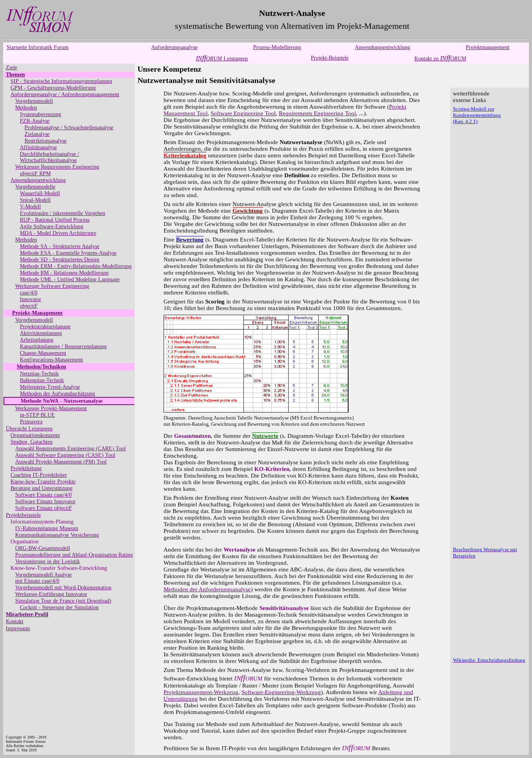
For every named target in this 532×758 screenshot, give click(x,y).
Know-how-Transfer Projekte (43, 482)
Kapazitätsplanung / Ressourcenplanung (63, 346)
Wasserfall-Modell (40, 193)
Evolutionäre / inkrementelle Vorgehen (62, 213)
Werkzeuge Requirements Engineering (57, 167)
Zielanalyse (37, 134)
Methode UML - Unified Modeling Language (70, 279)
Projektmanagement (487, 47)
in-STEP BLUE (37, 415)
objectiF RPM (35, 173)
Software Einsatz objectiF (43, 508)
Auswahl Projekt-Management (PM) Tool (61, 462)
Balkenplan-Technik (42, 380)
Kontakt (14, 621)
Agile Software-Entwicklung (51, 226)
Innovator (30, 299)
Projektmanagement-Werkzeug (201, 692)
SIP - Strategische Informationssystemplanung (61, 81)
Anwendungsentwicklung (382, 47)
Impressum (18, 628)
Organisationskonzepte (35, 435)
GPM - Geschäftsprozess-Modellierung (53, 88)
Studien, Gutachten (32, 442)
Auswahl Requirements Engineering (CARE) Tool (70, 448)
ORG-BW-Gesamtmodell (42, 548)
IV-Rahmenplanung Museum (46, 528)
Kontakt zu (440, 59)
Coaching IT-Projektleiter (39, 475)
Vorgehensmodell (34, 101)
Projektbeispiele (23, 515)
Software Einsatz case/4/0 (43, 495)
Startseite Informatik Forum (38, 47)
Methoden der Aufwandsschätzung (57, 394)
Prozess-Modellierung (277, 47)
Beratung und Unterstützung (41, 488)
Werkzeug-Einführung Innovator (51, 594)
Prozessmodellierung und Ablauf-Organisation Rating (74, 555)
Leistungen (222, 59)
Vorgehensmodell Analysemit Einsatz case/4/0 (43, 578)
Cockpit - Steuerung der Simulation (59, 607)
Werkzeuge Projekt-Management (51, 408)
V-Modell (30, 207)
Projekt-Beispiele (330, 58)
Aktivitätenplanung (41, 333)
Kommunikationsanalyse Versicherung (57, 535)
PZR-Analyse (34, 121)
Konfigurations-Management (51, 360)
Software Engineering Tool (243, 113)
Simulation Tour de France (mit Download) (63, 601)
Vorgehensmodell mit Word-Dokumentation (63, 588)
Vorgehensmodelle (35, 187)
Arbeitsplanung (36, 340)
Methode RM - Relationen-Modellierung (64, 273)
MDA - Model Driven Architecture (58, 233)
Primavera (31, 422)
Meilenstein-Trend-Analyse (50, 387)
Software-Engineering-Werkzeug (281, 692)
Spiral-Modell (35, 200)
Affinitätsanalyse (38, 147)
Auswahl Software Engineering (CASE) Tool (65, 455)
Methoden (26, 108)
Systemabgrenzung (40, 114)
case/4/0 (28, 293)
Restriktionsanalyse (46, 141)
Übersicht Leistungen (29, 429)
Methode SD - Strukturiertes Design (59, 260)
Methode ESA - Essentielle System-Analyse (68, 253)
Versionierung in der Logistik (47, 561)
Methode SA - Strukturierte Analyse (59, 246)
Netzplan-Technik (39, 374)
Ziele (11, 68)
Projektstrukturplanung (45, 327)
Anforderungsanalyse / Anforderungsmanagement (65, 94)
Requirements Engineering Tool (317, 113)
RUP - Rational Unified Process (55, 220)
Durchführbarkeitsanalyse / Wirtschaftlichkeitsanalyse (49, 157)
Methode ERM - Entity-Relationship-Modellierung (76, 266)
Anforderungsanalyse (174, 47)
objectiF (29, 306)
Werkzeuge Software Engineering (52, 286)
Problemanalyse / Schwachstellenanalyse (69, 127)
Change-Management (43, 353)
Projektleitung (26, 468)
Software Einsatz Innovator (45, 501)
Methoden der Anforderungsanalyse (207, 589)
